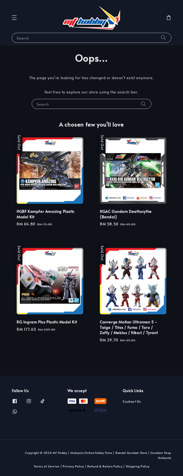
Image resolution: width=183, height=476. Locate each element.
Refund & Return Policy (104, 466)
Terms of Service (46, 466)
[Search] (163, 37)
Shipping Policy (138, 466)
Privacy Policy (73, 466)
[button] (14, 17)
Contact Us (132, 401)
